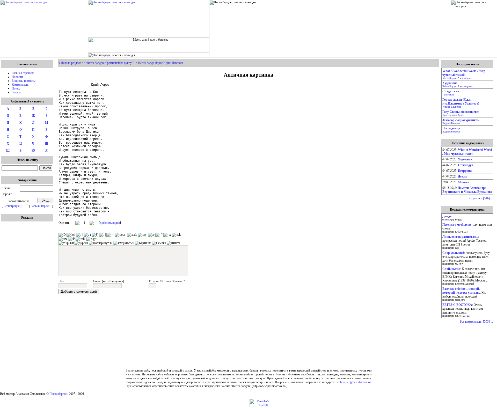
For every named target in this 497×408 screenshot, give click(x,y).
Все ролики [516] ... (480, 198)
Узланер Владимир (451, 107)
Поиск (16, 88)
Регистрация (12, 206)
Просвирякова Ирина (453, 115)
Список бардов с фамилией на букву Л (109, 63)
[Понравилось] (77, 224)
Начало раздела (71, 63)
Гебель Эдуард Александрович (457, 78)
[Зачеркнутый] (123, 243)
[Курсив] (81, 243)
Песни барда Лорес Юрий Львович (160, 63)
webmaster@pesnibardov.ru (354, 382)
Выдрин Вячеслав (451, 123)
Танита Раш (448, 94)
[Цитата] (173, 243)
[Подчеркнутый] (100, 243)
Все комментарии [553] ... (476, 321)
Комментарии (20, 84)
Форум (16, 92)
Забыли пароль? (41, 206)
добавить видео (110, 223)
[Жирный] (66, 243)
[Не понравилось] (92, 223)
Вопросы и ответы (23, 81)
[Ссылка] (159, 243)
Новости (17, 77)
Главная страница (23, 73)
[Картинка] (143, 243)
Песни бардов (58, 394)
